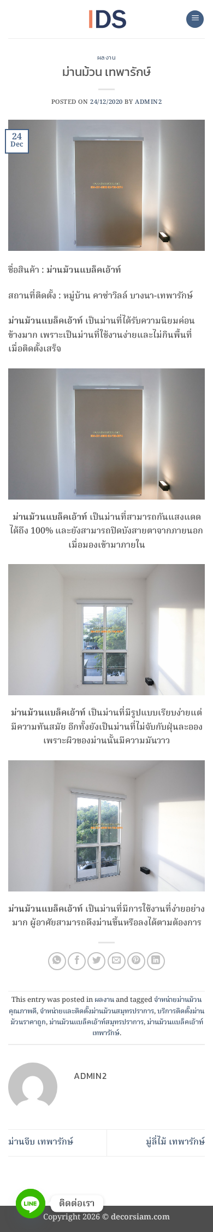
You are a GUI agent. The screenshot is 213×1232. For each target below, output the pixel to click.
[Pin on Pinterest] (136, 961)
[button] (195, 19)
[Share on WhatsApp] (57, 961)
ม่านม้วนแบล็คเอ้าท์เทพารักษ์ (147, 1028)
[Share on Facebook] (77, 961)
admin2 (148, 102)
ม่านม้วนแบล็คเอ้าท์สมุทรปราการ (96, 1022)
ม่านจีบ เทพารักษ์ (40, 1142)
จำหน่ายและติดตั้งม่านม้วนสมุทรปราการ (97, 1011)
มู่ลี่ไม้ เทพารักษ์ (175, 1142)
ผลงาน (106, 57)
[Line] (30, 1203)
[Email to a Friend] (117, 961)
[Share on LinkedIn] (156, 961)
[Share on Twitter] (96, 961)
